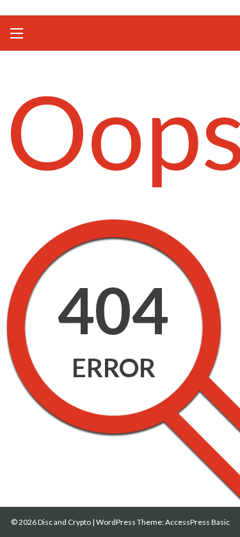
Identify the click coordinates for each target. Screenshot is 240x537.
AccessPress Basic (197, 522)
